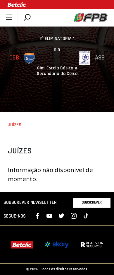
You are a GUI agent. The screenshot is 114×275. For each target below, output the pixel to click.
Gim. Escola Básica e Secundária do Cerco (57, 70)
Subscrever (92, 202)
